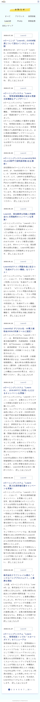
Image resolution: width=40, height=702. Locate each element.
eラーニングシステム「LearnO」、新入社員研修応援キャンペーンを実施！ (20, 485)
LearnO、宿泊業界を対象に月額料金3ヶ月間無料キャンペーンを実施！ (20, 217)
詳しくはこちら (15, 80)
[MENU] (38, 1)
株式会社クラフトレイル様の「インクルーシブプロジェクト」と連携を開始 (19, 578)
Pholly (19, 21)
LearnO (8, 21)
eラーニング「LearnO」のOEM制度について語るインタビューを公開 (20, 43)
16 (28, 689)
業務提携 (31, 21)
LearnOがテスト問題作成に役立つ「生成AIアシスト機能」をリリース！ (20, 269)
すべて (8, 16)
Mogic (4, 2)
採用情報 (31, 16)
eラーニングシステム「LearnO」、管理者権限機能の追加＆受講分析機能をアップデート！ (20, 96)
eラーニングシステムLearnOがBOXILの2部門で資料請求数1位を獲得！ (20, 161)
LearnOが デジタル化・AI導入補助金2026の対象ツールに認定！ (19, 329)
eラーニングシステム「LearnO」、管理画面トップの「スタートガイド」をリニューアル (20, 637)
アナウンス (19, 16)
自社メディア (7, 26)
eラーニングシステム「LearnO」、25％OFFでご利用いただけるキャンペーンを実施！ (19, 390)
